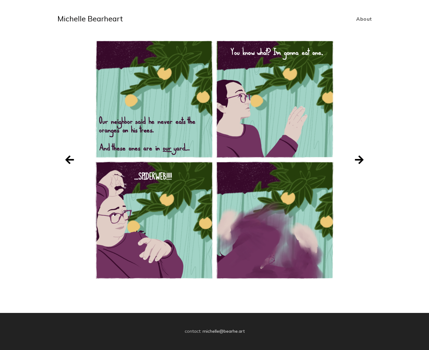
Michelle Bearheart (90, 18)
